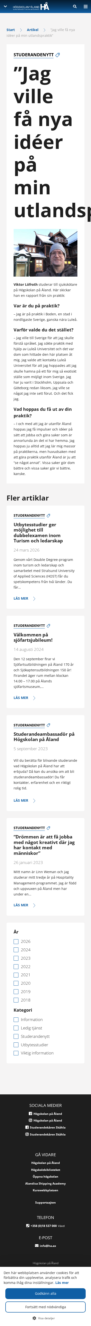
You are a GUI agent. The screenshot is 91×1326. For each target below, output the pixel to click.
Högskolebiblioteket (45, 1170)
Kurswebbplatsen (45, 1190)
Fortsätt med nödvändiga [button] (45, 1307)
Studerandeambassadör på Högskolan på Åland (44, 736)
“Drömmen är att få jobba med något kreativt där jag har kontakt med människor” (44, 845)
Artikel (32, 29)
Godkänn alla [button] (45, 1293)
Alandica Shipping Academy (45, 1183)
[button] (45, 1318)
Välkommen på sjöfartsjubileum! (33, 637)
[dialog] (45, 1296)
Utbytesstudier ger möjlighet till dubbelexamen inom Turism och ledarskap (38, 533)
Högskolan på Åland (45, 1163)
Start (11, 29)
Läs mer (62, 1282)
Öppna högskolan (45, 1176)
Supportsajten (45, 1202)
